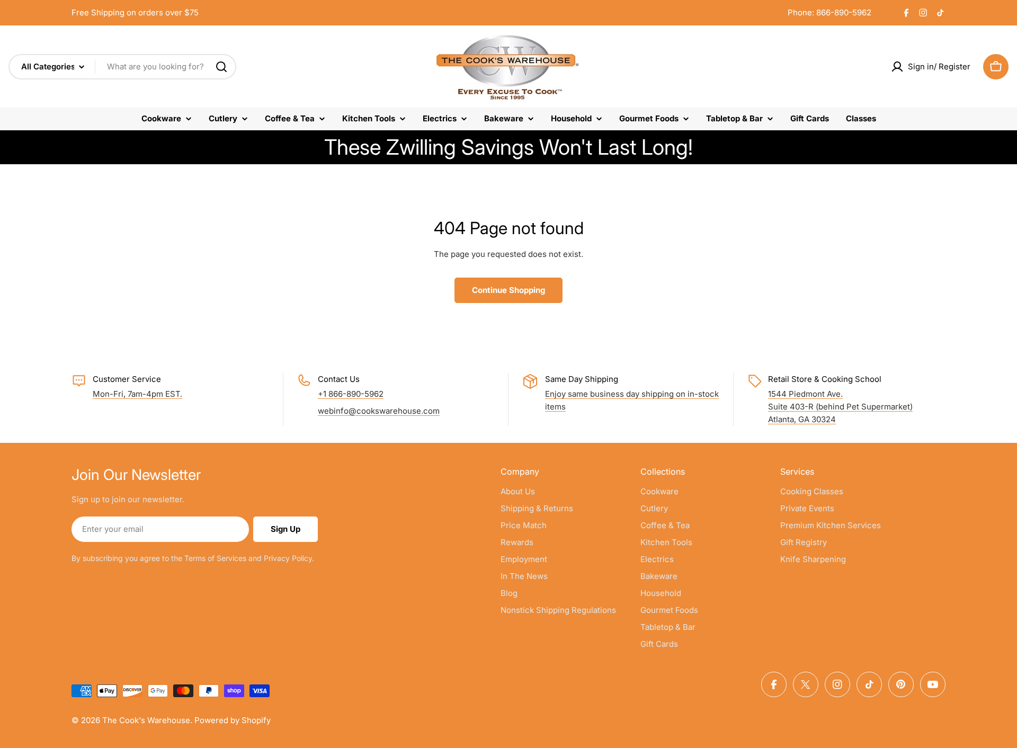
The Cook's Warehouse (146, 720)
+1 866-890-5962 (350, 394)
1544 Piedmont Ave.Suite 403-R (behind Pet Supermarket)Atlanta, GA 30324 (840, 406)
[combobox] (122, 66)
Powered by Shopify (232, 720)
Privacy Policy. (289, 558)
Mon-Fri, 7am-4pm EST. (137, 394)
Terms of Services (215, 558)
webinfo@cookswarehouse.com (379, 411)
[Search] (221, 66)
